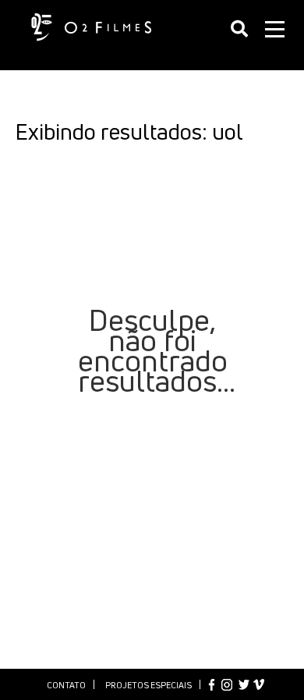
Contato (66, 685)
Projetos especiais (148, 685)
